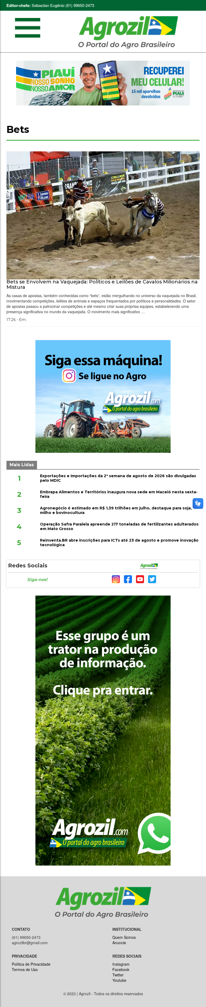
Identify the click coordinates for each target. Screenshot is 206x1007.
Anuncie (119, 942)
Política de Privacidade (31, 964)
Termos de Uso (25, 969)
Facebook (120, 969)
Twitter (118, 974)
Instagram (121, 964)
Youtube (119, 980)
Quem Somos (124, 937)
